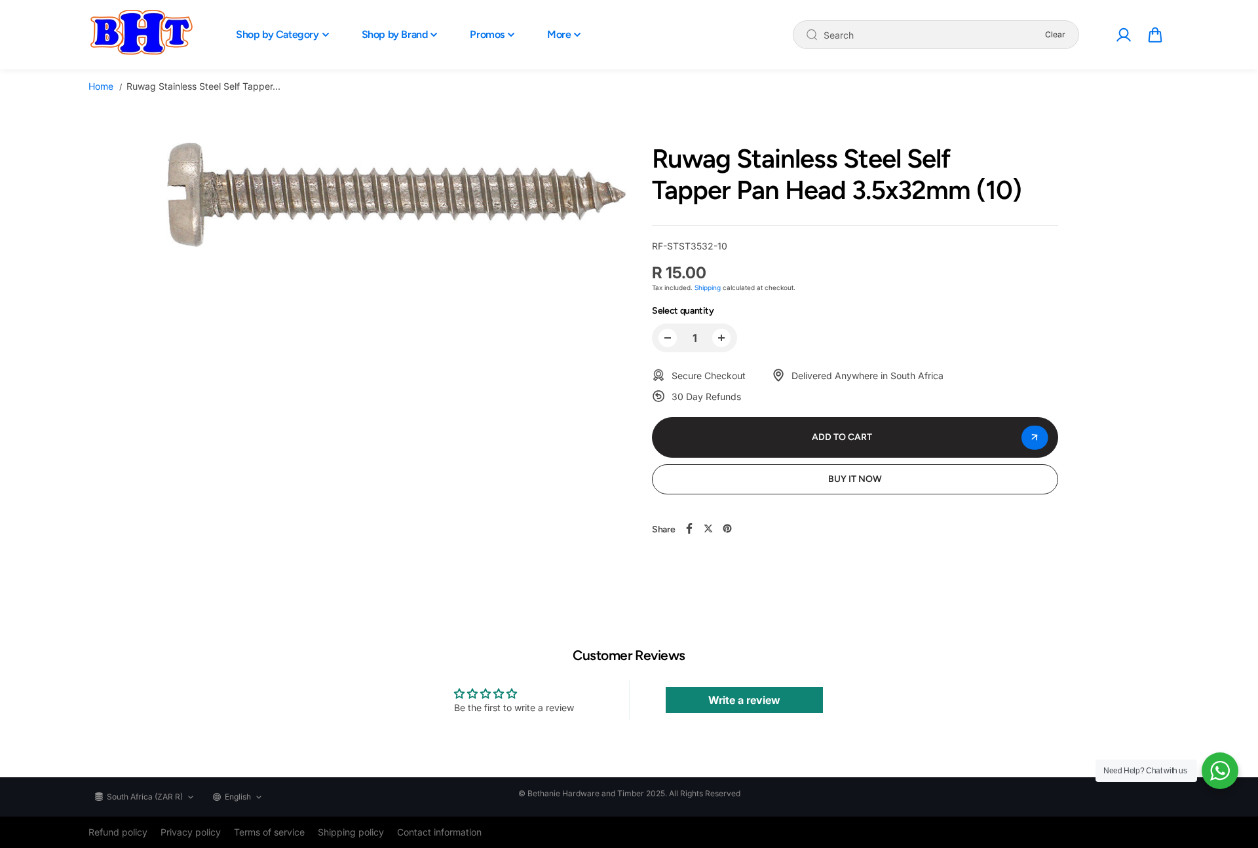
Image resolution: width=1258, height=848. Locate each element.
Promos (487, 34)
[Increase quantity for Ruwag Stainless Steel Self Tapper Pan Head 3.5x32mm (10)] (721, 338)
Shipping (708, 287)
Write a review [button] (744, 700)
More (559, 34)
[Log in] (1123, 34)
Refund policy (117, 832)
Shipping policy (351, 832)
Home (100, 86)
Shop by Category (277, 34)
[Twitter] (708, 528)
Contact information (439, 832)
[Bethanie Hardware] (140, 35)
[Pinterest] (727, 528)
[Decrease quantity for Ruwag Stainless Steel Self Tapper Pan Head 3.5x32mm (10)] (667, 338)
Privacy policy (191, 832)
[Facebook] (689, 528)
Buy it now (855, 479)
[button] (1155, 34)
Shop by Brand (395, 34)
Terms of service (269, 832)
